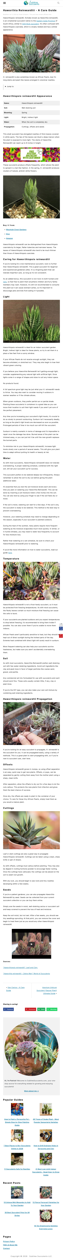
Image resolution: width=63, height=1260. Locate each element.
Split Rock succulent (30, 24)
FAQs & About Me (10, 1245)
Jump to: (10, 86)
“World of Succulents (26, 974)
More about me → (31, 1091)
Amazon (9, 238)
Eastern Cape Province (46, 21)
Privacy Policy (9, 1241)
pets (5, 282)
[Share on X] (61, 632)
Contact (6, 1248)
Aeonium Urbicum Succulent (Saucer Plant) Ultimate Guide (47, 990)
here (10, 553)
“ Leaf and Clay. (20, 968)
